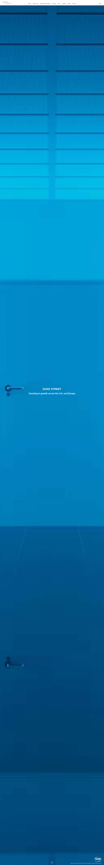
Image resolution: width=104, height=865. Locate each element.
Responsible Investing (45, 3)
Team (59, 3)
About (29, 3)
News (69, 3)
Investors (64, 3)
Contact (74, 3)
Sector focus (35, 3)
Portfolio (54, 3)
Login (100, 3)
